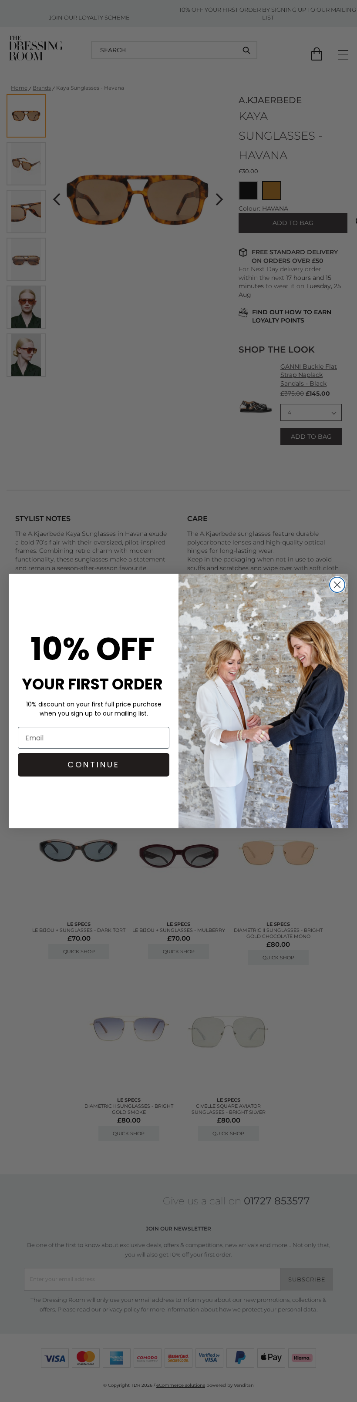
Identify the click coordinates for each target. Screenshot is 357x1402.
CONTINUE (93, 764)
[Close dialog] (337, 584)
